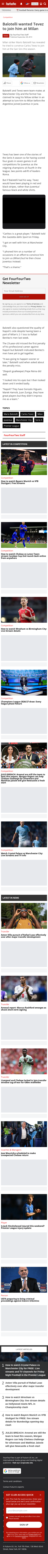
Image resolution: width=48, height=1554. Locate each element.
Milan (40, 414)
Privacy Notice (36, 306)
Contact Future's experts (13, 1487)
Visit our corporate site (22, 1463)
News (6, 35)
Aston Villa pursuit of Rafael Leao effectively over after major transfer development (24, 1386)
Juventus (8, 420)
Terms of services (33, 304)
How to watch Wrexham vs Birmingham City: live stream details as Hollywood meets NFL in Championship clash (25, 1402)
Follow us (27, 83)
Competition (8, 17)
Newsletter (40, 83)
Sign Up (24, 1524)
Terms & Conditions (21, 1536)
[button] (3, 4)
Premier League (11, 425)
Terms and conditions (12, 1481)
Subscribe (35, 4)
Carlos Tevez (28, 414)
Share (9, 83)
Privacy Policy (33, 1534)
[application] (24, 210)
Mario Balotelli (11, 414)
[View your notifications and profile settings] (21, 3)
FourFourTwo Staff (20, 34)
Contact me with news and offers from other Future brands (24, 1517)
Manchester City (24, 420)
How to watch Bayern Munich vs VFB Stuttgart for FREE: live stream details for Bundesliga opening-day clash (25, 1420)
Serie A (38, 420)
